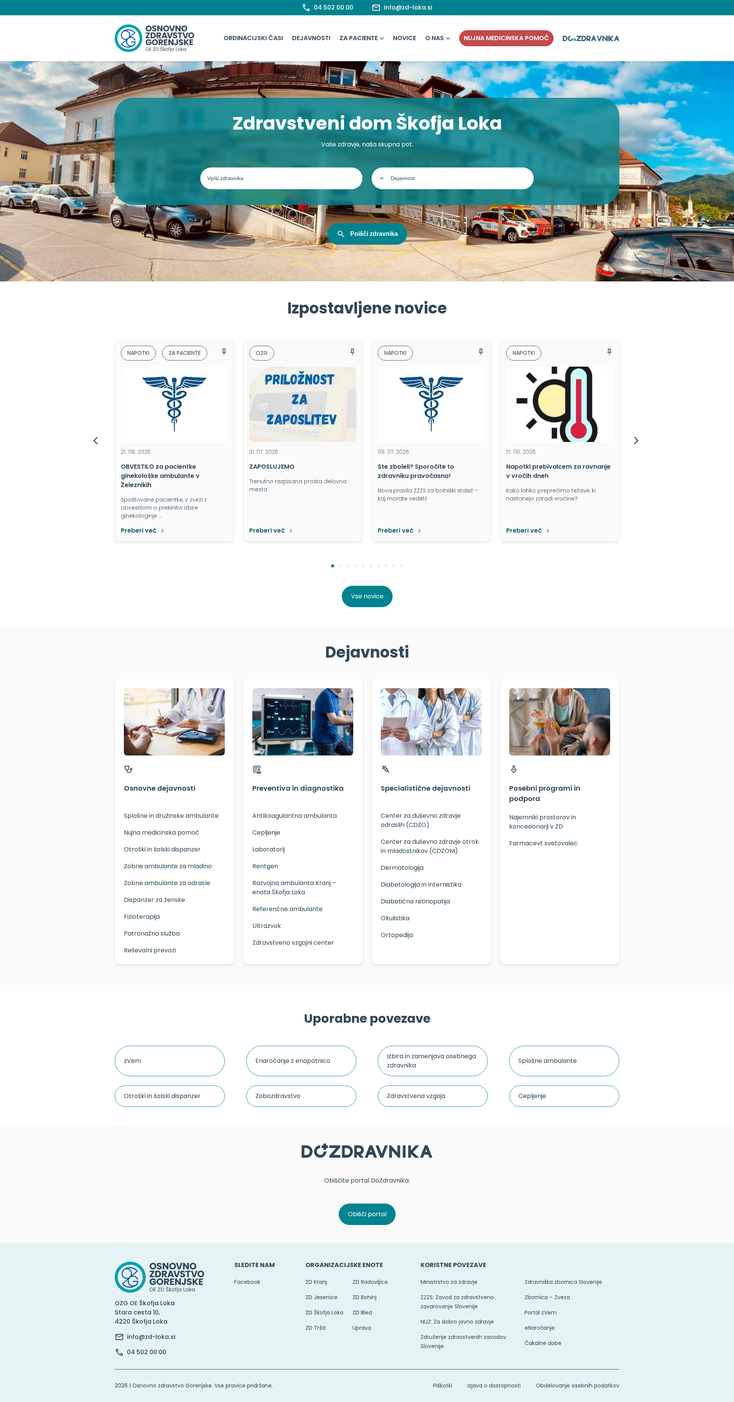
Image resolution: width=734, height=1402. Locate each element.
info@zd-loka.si (151, 1336)
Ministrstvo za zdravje (449, 1282)
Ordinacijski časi (253, 38)
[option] (174, 440)
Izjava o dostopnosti (494, 1385)
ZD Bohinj (364, 1297)
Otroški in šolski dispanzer (162, 1096)
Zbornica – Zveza (547, 1297)
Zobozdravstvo (277, 1096)
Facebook (247, 1282)
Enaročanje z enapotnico (292, 1060)
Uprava (361, 1328)
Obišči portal (367, 1214)
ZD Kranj (316, 1282)
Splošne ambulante (547, 1060)
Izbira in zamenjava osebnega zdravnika (431, 1061)
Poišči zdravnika (374, 234)
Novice (404, 38)
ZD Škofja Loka (324, 1312)
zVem (132, 1060)
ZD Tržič (315, 1328)
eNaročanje (540, 1328)
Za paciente (358, 38)
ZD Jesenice (321, 1297)
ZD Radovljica (370, 1282)
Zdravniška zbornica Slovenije (563, 1282)
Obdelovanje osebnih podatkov (577, 1385)
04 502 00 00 (146, 1352)
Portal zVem (541, 1312)
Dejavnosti (311, 38)
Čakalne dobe (543, 1343)
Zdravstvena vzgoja (416, 1096)
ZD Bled (362, 1312)
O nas (434, 38)
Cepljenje (532, 1096)
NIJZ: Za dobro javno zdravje (457, 1322)
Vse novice (367, 596)
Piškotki (442, 1385)
